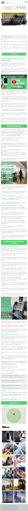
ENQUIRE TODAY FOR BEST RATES (14, 242)
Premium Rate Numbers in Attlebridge (9, 506)
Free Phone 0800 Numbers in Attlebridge (10, 508)
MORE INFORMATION (14, 126)
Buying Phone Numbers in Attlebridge (9, 505)
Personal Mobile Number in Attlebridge (10, 509)
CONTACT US (14, 403)
